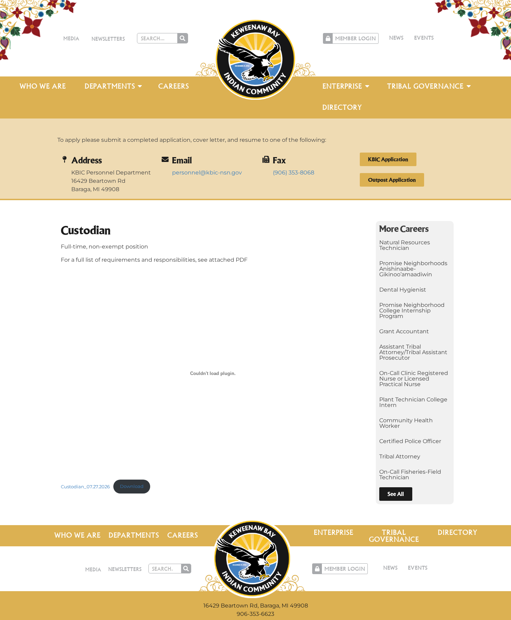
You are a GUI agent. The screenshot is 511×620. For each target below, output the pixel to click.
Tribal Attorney (399, 456)
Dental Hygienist (402, 289)
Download (132, 486)
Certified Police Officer (410, 441)
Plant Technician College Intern (413, 402)
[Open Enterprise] (367, 86)
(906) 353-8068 (293, 172)
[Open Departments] (140, 86)
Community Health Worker (406, 423)
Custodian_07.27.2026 (85, 486)
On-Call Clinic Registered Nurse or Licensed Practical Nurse (413, 379)
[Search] (182, 38)
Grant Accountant (404, 331)
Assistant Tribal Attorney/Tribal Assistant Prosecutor (413, 352)
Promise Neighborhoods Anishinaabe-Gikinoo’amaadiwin (413, 269)
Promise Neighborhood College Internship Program (412, 310)
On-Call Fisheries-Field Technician (410, 474)
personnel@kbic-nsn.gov (207, 172)
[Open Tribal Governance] (468, 86)
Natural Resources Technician (404, 245)
